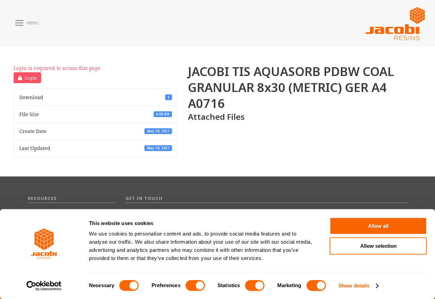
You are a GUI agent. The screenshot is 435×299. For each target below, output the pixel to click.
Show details (353, 285)
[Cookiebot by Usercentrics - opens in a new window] (44, 286)
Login (30, 78)
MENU (33, 23)
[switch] (195, 285)
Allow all (378, 226)
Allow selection (378, 246)
